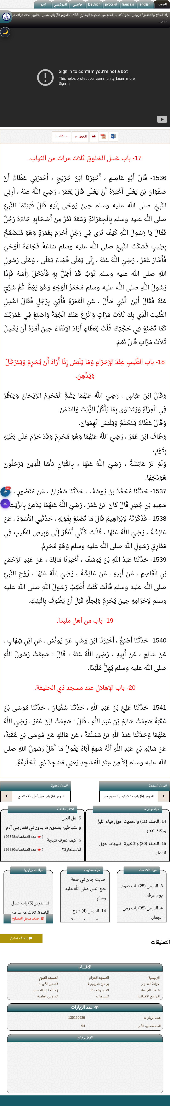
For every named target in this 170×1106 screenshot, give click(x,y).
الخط (82, 136)
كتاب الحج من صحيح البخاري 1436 (96, 15)
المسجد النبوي (48, 978)
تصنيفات (102, 996)
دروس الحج (132, 15)
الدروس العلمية (47, 996)
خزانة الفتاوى (150, 984)
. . (4, 1100)
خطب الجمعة (150, 990)
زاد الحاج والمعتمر (155, 15)
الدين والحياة (100, 990)
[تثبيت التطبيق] (5, 503)
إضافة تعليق (19, 938)
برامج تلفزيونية (98, 984)
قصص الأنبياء (48, 984)
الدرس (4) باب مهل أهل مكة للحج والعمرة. (41, 800)
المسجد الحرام (99, 978)
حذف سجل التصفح (26, 919)
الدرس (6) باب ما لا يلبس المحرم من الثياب (129, 800)
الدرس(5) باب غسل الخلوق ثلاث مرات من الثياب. (30, 890)
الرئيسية (154, 978)
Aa (61, 136)
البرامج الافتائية (149, 996)
